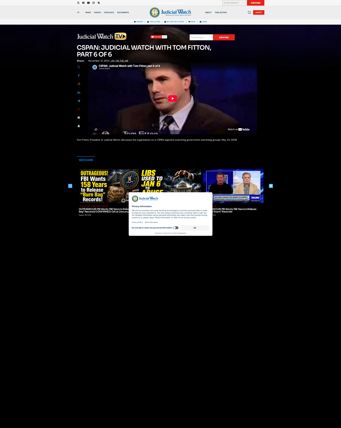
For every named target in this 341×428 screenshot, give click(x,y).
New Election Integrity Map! (170, 3)
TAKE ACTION (155, 22)
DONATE (139, 22)
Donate (259, 12)
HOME (204, 22)
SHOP (193, 22)
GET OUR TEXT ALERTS (175, 22)
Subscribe (256, 3)
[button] (78, 12)
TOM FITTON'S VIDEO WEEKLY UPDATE (94, 206)
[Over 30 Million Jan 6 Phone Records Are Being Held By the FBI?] (171, 186)
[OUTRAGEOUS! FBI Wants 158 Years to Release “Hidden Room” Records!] (233, 186)
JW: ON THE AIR (119, 60)
